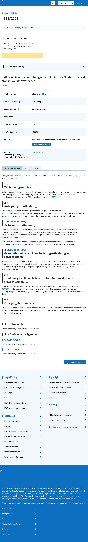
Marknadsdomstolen (12, 441)
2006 (26, 28)
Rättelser (8, 398)
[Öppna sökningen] (53, 3)
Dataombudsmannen (57, 393)
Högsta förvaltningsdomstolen (16, 431)
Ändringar (8, 393)
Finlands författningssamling (16, 387)
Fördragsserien (55, 410)
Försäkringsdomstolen (13, 452)
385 (31, 28)
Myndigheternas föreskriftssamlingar (64, 382)
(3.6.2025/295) (17, 221)
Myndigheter (56, 377)
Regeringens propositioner (63, 427)
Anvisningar (6, 508)
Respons (5, 519)
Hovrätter (8, 426)
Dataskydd (6, 534)
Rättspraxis (10, 415)
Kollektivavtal (54, 398)
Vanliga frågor (7, 514)
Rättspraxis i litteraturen (14, 457)
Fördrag (53, 404)
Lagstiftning (10, 13)
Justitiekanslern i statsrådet (60, 387)
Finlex (6, 28)
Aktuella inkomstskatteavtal (60, 415)
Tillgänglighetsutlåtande (12, 524)
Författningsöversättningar (15, 403)
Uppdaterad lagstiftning (14, 382)
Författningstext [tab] (11, 168)
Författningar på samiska (14, 408)
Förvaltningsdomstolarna (14, 436)
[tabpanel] (44, 264)
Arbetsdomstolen (11, 446)
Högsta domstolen (11, 421)
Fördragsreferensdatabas (59, 420)
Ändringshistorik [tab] (31, 168)
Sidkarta (5, 529)
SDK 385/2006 (37, 152)
